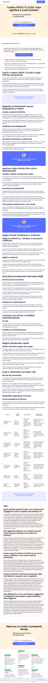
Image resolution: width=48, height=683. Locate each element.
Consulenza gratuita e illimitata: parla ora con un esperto (24, 97)
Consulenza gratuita (23, 25)
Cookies (43, 679)
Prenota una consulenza (24, 54)
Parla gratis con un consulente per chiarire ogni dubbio (24, 159)
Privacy (40, 679)
